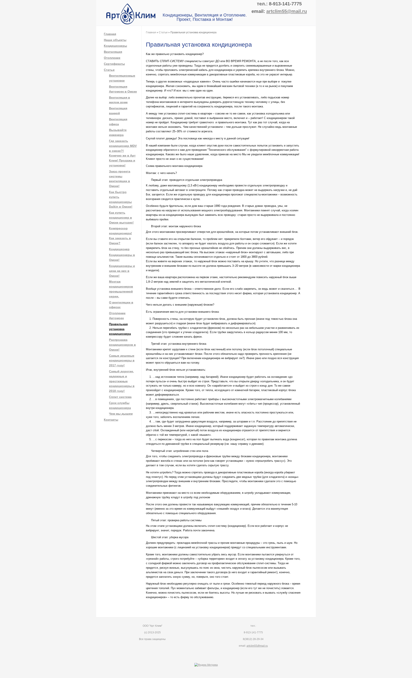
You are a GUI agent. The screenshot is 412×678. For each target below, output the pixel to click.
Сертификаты (114, 64)
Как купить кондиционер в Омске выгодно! (121, 217)
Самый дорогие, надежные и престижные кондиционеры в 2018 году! (122, 381)
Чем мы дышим (121, 413)
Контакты (111, 419)
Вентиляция (113, 51)
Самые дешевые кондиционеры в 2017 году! (122, 360)
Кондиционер (119, 249)
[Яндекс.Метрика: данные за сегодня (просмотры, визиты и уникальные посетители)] (206, 665)
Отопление (112, 57)
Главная (110, 34)
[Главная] (131, 23)
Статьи (109, 70)
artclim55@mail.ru (286, 11)
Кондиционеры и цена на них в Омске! (122, 270)
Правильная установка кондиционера (120, 329)
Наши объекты (115, 40)
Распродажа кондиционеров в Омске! (122, 344)
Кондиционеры (115, 45)
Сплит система (120, 397)
